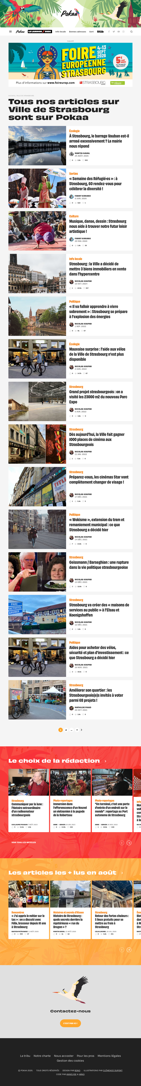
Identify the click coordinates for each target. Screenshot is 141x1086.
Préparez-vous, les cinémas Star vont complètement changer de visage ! (98, 479)
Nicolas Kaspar (83, 281)
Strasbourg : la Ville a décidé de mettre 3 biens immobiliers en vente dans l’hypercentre (97, 268)
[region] (60, 31)
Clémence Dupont (112, 1070)
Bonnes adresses (77, 31)
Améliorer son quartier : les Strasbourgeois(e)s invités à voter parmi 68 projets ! (96, 694)
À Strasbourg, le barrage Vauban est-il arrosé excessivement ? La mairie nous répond (99, 140)
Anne (55, 824)
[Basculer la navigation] (10, 31)
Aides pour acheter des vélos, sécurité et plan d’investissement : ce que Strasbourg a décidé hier (99, 652)
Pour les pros (85, 1055)
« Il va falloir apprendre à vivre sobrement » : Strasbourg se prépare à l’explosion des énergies (98, 311)
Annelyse (71, 1074)
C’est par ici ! (70, 1023)
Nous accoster (64, 1055)
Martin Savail (82, 153)
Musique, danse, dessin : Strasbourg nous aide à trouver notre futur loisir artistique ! (98, 226)
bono (77, 1070)
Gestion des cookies (70, 1060)
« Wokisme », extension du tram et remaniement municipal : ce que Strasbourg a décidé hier (96, 524)
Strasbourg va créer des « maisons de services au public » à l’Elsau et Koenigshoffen (99, 609)
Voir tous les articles (24, 842)
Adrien (62, 824)
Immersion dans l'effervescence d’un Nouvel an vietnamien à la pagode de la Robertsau (70, 809)
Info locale (60, 31)
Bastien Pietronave (20, 931)
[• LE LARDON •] (40, 31)
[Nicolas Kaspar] (71, 282)
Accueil (11, 96)
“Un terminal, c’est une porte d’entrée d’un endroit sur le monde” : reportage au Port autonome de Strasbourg (112, 809)
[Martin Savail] (71, 154)
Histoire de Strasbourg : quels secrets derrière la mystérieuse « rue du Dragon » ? (68, 921)
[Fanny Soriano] (71, 197)
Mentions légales (109, 1055)
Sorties (93, 31)
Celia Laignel (100, 931)
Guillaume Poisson (20, 824)
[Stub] (100, 31)
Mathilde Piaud (83, 707)
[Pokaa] (70, 13)
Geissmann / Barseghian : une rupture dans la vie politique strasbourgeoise (99, 564)
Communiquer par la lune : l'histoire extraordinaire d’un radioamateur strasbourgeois (27, 809)
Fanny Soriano (83, 195)
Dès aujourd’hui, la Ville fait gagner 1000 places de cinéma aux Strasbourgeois (96, 439)
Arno (81, 1074)
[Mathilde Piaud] (71, 708)
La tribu (25, 1055)
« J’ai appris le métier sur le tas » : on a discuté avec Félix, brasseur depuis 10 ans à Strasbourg (29, 921)
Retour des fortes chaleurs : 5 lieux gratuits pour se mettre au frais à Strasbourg (112, 921)
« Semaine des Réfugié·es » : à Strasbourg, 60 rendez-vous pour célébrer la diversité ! (95, 183)
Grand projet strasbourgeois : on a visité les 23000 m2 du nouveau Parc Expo (98, 396)
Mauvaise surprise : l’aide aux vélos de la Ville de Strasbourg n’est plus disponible (97, 353)
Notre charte (42, 1055)
